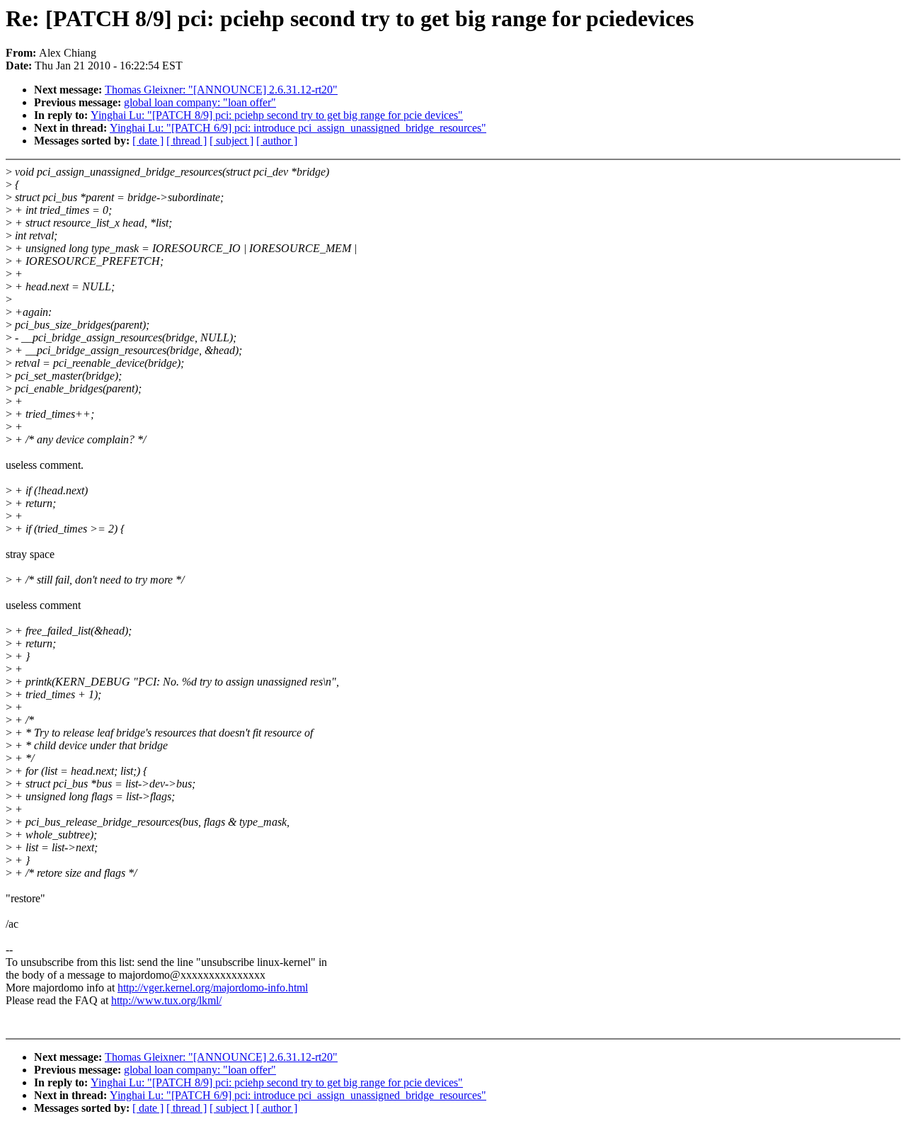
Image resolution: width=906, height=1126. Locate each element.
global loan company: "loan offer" (200, 102)
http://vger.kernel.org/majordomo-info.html (212, 988)
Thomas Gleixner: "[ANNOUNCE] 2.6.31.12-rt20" (221, 90)
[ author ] (276, 141)
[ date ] (148, 141)
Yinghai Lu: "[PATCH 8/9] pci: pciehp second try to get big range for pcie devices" (277, 115)
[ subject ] (231, 141)
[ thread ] (186, 141)
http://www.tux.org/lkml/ (166, 1000)
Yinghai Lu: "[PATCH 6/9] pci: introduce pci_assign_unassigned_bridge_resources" (298, 128)
